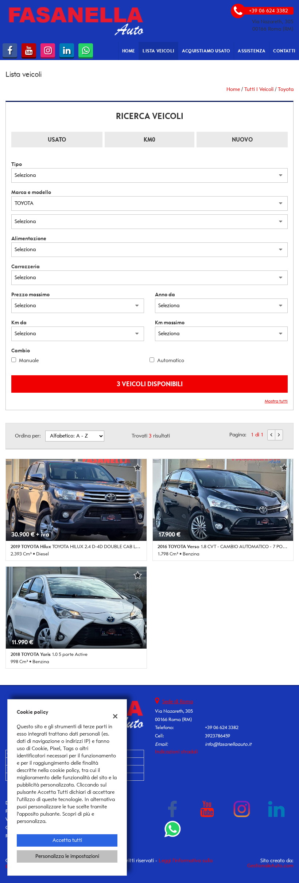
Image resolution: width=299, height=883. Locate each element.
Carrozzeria (25, 267)
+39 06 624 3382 (221, 727)
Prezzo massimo (30, 295)
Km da (19, 323)
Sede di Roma (177, 701)
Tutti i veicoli (258, 89)
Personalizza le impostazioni (67, 856)
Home (128, 51)
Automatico (171, 360)
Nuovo (242, 139)
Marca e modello (31, 192)
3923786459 (217, 736)
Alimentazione (28, 238)
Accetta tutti (67, 840)
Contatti (284, 51)
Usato (57, 139)
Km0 (149, 139)
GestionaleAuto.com (270, 866)
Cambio (20, 351)
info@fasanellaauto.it (228, 744)
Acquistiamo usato (206, 51)
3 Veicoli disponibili (150, 384)
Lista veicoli (158, 51)
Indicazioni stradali (176, 752)
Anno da (165, 295)
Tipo (16, 164)
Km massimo (170, 323)
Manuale (29, 360)
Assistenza (251, 51)
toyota (286, 89)
